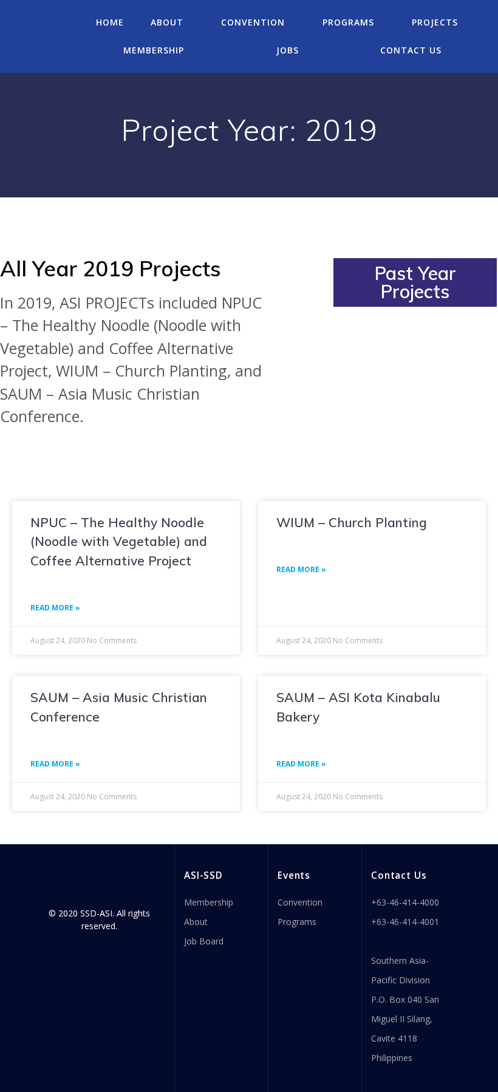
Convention (253, 22)
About (167, 22)
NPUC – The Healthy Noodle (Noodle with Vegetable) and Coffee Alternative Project (118, 541)
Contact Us (411, 50)
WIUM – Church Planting (351, 522)
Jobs (287, 50)
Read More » (55, 607)
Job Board (203, 941)
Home (110, 22)
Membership (153, 50)
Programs (348, 22)
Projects (435, 22)
